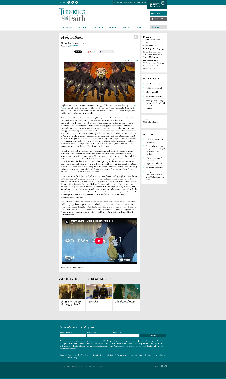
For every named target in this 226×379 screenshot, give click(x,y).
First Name (92, 332)
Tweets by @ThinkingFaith (150, 120)
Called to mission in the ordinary (154, 140)
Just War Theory (153, 84)
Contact (126, 27)
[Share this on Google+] (91, 52)
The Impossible (152, 92)
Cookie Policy (90, 367)
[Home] (75, 14)
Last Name (118, 332)
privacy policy (133, 346)
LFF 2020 (74, 46)
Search (68, 2)
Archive (83, 27)
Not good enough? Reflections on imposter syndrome (154, 161)
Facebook (72, 2)
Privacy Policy (77, 367)
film (67, 46)
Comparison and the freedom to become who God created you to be (155, 176)
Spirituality (141, 2)
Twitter (76, 2)
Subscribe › (160, 19)
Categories (67, 27)
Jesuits (157, 4)
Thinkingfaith (129, 2)
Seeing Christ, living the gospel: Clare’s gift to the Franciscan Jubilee (155, 104)
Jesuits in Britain (92, 355)
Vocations (118, 2)
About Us (98, 27)
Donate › (159, 13)
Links (139, 27)
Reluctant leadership (154, 96)
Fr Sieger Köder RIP (154, 88)
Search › (158, 27)
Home (61, 367)
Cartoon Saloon (131, 60)
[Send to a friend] (106, 52)
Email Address (66, 332)
